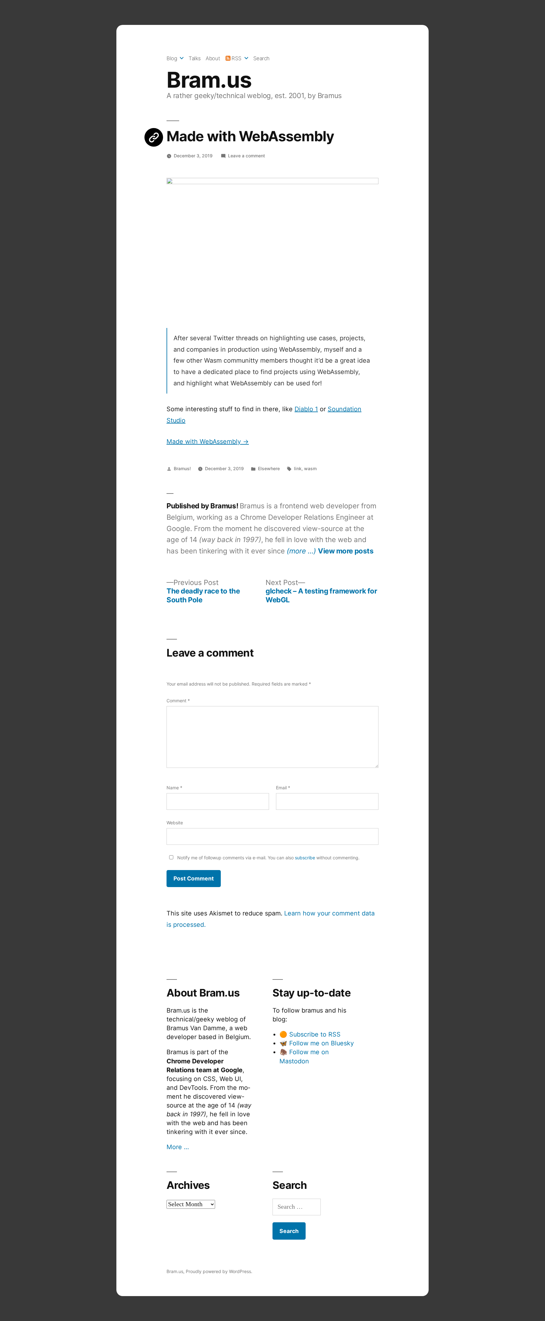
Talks (195, 58)
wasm (310, 468)
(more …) (301, 551)
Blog (172, 58)
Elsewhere (269, 468)
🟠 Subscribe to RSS (310, 1034)
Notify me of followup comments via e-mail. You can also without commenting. (268, 857)
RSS (236, 58)
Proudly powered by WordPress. (219, 1271)
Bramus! (182, 468)
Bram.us (209, 80)
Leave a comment (246, 155)
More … (178, 1147)
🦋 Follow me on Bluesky (316, 1043)
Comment (178, 700)
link (298, 468)
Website (175, 822)
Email (283, 787)
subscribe (305, 857)
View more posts (345, 551)
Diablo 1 (306, 409)
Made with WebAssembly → (208, 441)
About (213, 58)
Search (261, 58)
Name (174, 787)
